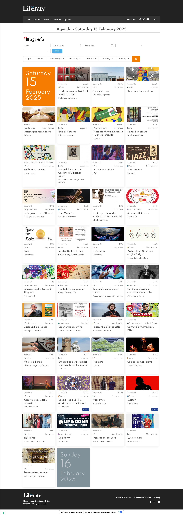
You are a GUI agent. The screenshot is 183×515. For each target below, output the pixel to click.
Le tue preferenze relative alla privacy (100, 512)
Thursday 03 (75, 59)
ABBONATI (131, 20)
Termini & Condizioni (142, 497)
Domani (40, 59)
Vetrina (57, 20)
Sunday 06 (124, 59)
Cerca (57, 51)
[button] (150, 502)
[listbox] (129, 45)
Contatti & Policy (123, 497)
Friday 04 (91, 59)
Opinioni (37, 20)
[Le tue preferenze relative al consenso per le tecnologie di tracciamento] (4, 513)
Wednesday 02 (56, 59)
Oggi (28, 59)
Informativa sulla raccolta (71, 512)
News (27, 20)
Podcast (47, 20)
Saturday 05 (107, 59)
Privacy (157, 497)
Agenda (67, 20)
